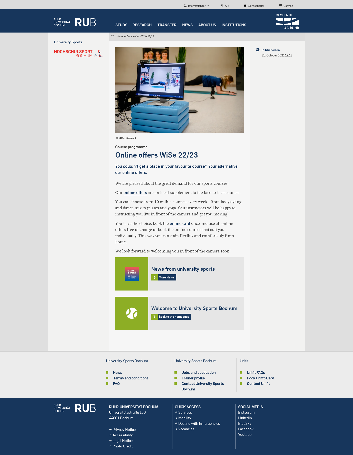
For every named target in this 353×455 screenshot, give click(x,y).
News (187, 25)
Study (121, 25)
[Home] (75, 21)
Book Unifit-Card (260, 378)
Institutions (234, 25)
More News (179, 274)
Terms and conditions (131, 378)
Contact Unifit (258, 383)
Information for (197, 5)
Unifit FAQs (256, 372)
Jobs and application (199, 372)
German (288, 5)
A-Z (227, 5)
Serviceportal (256, 5)
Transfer (167, 25)
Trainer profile (193, 378)
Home (120, 36)
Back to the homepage (179, 313)
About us (207, 25)
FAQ (116, 383)
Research (142, 25)
